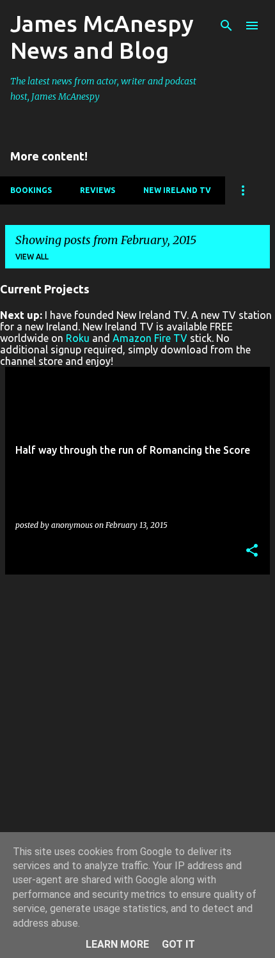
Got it (178, 944)
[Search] (226, 25)
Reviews (97, 190)
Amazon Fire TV (150, 338)
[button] (252, 551)
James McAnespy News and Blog (102, 36)
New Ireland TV (177, 190)
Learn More (117, 944)
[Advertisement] (137, 722)
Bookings (31, 190)
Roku (78, 338)
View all (32, 256)
